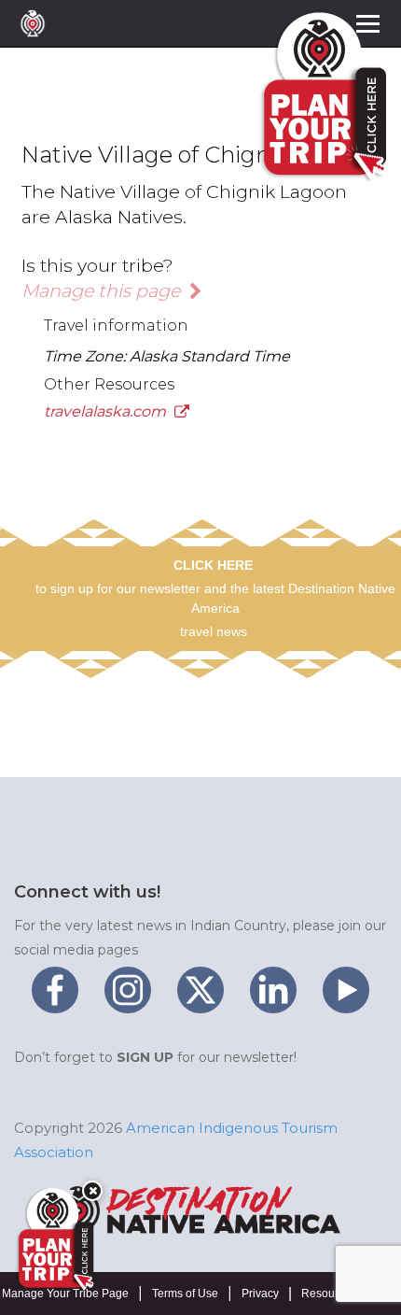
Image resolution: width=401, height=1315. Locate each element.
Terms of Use (185, 1293)
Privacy (260, 1293)
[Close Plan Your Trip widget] (92, 1191)
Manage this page (103, 290)
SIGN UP (145, 1057)
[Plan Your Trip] (54, 1239)
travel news (213, 631)
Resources (328, 1293)
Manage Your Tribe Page (65, 1293)
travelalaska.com (107, 411)
